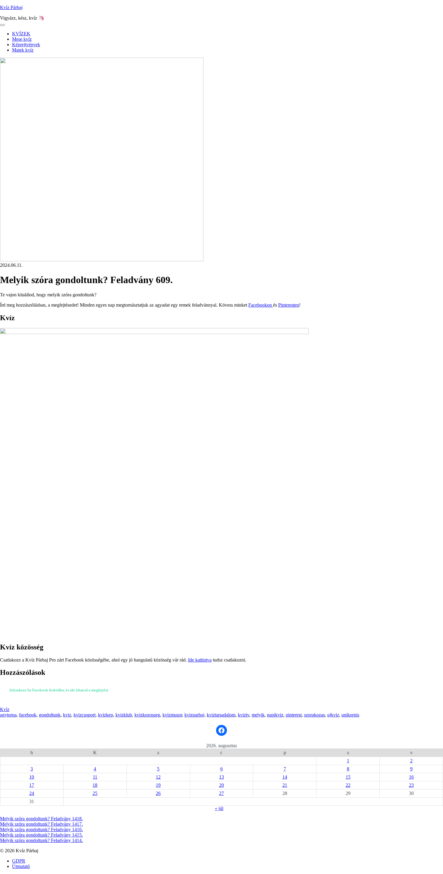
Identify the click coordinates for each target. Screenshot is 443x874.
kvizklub (123, 714)
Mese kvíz (22, 39)
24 (31, 793)
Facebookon (260, 305)
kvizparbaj (194, 714)
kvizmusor (172, 714)
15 (348, 777)
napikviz (275, 714)
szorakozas (314, 714)
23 (411, 785)
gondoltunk (50, 714)
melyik (258, 714)
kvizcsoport (85, 714)
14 (284, 777)
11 (95, 777)
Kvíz (4, 709)
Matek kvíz (22, 50)
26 (158, 793)
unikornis (350, 714)
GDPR (18, 860)
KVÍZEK (21, 33)
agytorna (8, 714)
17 (31, 785)
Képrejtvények (26, 44)
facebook (27, 714)
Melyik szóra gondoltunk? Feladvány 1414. (41, 840)
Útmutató (21, 866)
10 (31, 777)
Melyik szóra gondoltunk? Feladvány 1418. (41, 818)
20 (221, 785)
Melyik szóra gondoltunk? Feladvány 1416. (41, 829)
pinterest (294, 714)
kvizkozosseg (147, 714)
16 (411, 777)
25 (95, 793)
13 (221, 777)
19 (158, 785)
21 (284, 785)
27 (221, 793)
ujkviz (333, 714)
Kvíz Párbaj (11, 7)
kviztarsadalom (221, 714)
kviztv (243, 714)
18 (95, 785)
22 (348, 785)
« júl (219, 808)
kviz (67, 714)
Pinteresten (288, 305)
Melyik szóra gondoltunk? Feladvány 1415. (41, 834)
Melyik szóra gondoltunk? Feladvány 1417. (41, 824)
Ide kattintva (200, 659)
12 (158, 777)
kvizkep (105, 714)
